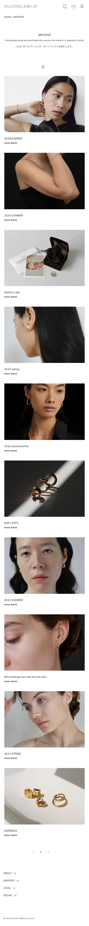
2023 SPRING (12, 753)
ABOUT (7, 873)
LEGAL (7, 887)
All (43, 66)
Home (7, 16)
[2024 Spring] (44, 335)
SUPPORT (9, 880)
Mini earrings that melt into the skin (25, 676)
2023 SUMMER (13, 600)
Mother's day (12, 292)
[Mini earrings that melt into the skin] (44, 642)
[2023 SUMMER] (44, 565)
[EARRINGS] (44, 796)
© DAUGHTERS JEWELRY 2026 (18, 918)
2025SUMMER (13, 138)
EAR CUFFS (11, 523)
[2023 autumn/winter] (44, 411)
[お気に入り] (65, 6)
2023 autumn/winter (16, 446)
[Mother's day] (44, 258)
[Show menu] (82, 6)
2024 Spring (11, 369)
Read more (10, 143)
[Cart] (73, 6)
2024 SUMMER (13, 215)
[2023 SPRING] (44, 719)
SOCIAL (7, 895)
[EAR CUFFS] (44, 489)
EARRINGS (10, 830)
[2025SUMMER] (44, 104)
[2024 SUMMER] (44, 181)
